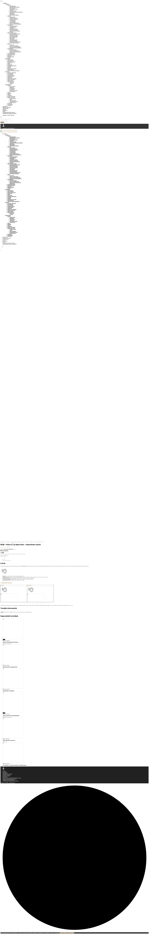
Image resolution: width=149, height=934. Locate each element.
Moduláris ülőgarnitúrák (11, 65)
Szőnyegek (9, 95)
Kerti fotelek (12, 38)
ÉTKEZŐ (9, 5)
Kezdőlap (2, 541)
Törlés (14, 549)
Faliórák (8, 94)
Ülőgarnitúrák (12, 16)
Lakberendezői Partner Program (9, 112)
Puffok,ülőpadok (10, 69)
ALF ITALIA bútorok (11, 54)
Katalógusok (5, 106)
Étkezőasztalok (13, 6)
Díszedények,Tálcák (13, 101)
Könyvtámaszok (13, 100)
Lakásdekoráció (8, 84)
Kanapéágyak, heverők (11, 68)
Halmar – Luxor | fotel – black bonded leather (11, 715)
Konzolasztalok (12, 19)
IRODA (8, 43)
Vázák (11, 99)
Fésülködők (12, 27)
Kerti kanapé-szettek (14, 35)
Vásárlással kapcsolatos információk (9, 113)
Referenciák (5, 110)
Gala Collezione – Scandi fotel (8, 690)
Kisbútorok (7, 71)
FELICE (21, 554)
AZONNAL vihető (10, 56)
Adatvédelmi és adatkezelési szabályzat (10, 780)
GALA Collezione (10, 60)
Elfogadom (62, 932)
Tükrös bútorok (10, 80)
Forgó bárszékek (13, 11)
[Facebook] (1, 552)
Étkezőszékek (12, 8)
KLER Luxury (9, 62)
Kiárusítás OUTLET (6, 775)
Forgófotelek (9, 64)
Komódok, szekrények (14, 18)
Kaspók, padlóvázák (11, 96)
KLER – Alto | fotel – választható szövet (10, 666)
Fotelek (8, 63)
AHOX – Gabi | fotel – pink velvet (9, 740)
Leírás (4, 559)
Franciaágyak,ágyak (14, 25)
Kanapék (9, 67)
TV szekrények (12, 20)
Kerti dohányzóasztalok (14, 42)
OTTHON (7, 4)
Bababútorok (12, 52)
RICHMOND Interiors (11, 53)
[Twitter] (2, 552)
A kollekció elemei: (6, 582)
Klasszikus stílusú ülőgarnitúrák (13, 70)
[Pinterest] (3, 552)
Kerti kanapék (12, 37)
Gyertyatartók (10, 104)
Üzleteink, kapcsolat (7, 107)
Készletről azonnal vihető (7, 773)
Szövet (2, 549)
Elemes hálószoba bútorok (15, 30)
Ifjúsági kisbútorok (13, 49)
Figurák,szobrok (13, 98)
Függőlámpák (12, 88)
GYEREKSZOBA (10, 48)
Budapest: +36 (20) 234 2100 (8, 115)
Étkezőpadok (12, 13)
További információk (7, 560)
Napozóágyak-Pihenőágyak (15, 41)
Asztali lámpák (12, 86)
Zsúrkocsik (12, 82)
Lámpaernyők (12, 91)
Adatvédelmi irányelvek (69, 932)
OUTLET (9, 57)
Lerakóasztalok (13, 21)
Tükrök (8, 92)
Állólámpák (12, 87)
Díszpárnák (9, 105)
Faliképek (9, 93)
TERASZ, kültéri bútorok (12, 32)
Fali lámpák (12, 89)
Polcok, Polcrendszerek (14, 22)
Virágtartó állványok (11, 79)
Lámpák (9, 85)
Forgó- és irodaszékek (14, 45)
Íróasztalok (12, 44)
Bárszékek (12, 10)
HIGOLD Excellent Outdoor (15, 33)
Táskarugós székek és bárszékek (16, 12)
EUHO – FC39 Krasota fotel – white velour (10, 642)
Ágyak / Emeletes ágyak (14, 50)
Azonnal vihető (5, 108)
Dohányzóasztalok (13, 17)
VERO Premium (10, 59)
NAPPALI (9, 15)
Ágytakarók (9, 103)
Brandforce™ (12, 782)
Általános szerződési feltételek (8, 779)
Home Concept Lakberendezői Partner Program (12, 777)
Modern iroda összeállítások (15, 46)
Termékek (5, 3)
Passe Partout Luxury (11, 61)
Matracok (11, 31)
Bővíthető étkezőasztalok (14, 7)
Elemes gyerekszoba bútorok (15, 51)
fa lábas (2, 585)
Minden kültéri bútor (13, 34)
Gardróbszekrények (13, 28)
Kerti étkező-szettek (14, 36)
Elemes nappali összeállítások (15, 23)
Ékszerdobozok (13, 102)
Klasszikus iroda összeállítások (15, 47)
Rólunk (4, 111)
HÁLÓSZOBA (9, 24)
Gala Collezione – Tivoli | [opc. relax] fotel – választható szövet (14, 765)
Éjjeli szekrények (13, 26)
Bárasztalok (12, 143)
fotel (24, 554)
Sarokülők (9, 66)
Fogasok (11, 83)
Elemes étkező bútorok (14, 14)
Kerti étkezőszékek (13, 40)
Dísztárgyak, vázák (11, 97)
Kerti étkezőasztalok (14, 39)
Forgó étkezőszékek (14, 9)
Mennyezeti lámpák (13, 90)
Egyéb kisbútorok (10, 81)
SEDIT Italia (9, 55)
